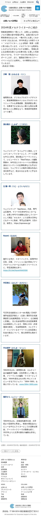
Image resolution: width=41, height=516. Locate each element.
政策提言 (24, 476)
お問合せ (15, 2)
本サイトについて (7, 479)
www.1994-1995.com (28, 384)
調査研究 (24, 467)
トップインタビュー (27, 489)
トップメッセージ (7, 465)
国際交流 (24, 499)
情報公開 (4, 474)
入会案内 (23, 2)
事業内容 (23, 459)
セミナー (24, 469)
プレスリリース (6, 489)
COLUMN (24, 484)
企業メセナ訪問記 (10, 21)
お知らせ (4, 487)
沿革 (2, 467)
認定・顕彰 (24, 465)
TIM (2, 494)
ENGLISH (30, 2)
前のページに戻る (11, 451)
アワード (4, 492)
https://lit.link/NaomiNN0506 (15, 270)
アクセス (8, 2)
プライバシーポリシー (8, 481)
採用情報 (4, 469)
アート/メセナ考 (26, 492)
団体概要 (4, 462)
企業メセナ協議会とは (8, 459)
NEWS (3, 484)
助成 (22, 462)
